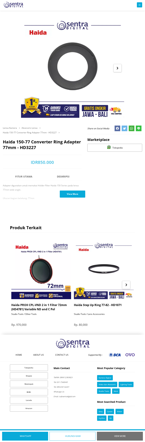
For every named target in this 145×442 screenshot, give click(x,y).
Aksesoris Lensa (30, 127)
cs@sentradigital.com (64, 396)
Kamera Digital (105, 377)
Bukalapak (29, 384)
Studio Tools (104, 391)
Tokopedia (28, 367)
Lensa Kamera (10, 127)
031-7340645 (61, 382)
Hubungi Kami (73, 436)
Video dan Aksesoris (107, 384)
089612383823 (63, 377)
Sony (101, 411)
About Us (38, 354)
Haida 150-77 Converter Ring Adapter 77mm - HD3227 (30, 132)
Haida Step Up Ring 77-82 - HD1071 (98, 305)
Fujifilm (102, 418)
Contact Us (61, 354)
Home (19, 354)
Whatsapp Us (59, 391)
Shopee (29, 376)
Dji (110, 418)
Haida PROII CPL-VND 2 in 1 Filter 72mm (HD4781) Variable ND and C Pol (39, 307)
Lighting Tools (126, 384)
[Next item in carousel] (117, 68)
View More (120, 436)
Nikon (119, 411)
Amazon (28, 408)
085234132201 (61, 387)
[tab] (24, 178)
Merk (116, 391)
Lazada (29, 400)
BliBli (29, 392)
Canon (109, 411)
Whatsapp (25, 436)
